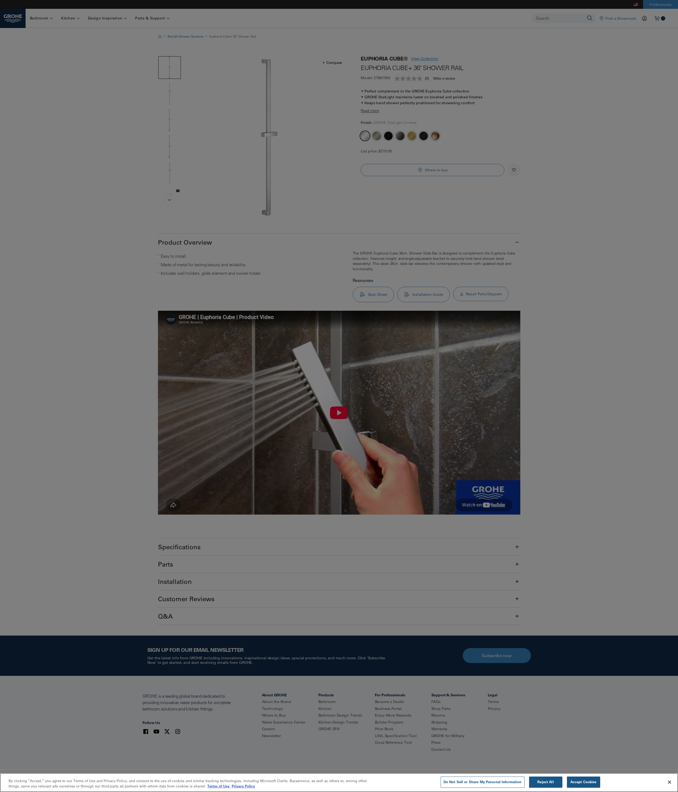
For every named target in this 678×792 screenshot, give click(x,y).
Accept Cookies (583, 782)
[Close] (669, 782)
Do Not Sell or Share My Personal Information (483, 782)
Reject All (545, 782)
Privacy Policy (243, 786)
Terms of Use (218, 786)
